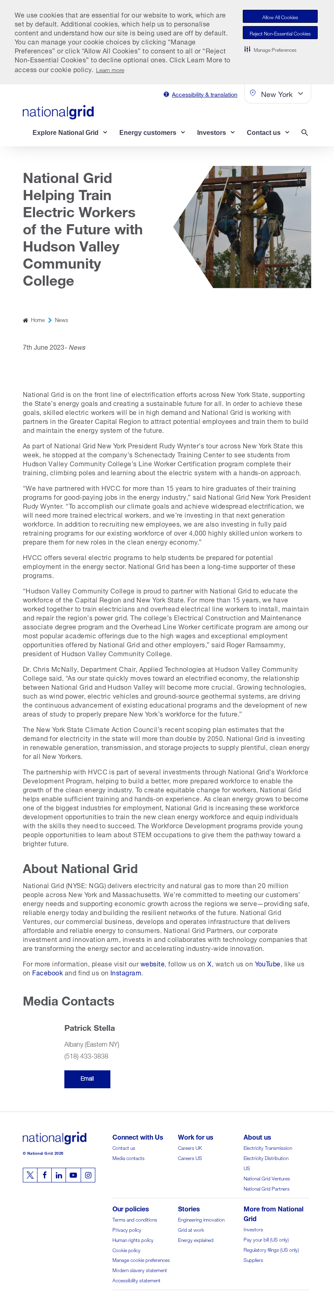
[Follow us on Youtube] (73, 1175)
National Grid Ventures (267, 1177)
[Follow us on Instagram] (88, 1175)
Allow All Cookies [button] (280, 16)
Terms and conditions (134, 1219)
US (247, 1167)
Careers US (190, 1157)
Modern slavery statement (139, 1269)
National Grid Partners (267, 1188)
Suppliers (253, 1259)
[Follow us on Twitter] (30, 1175)
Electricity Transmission (268, 1147)
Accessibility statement (136, 1279)
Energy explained (195, 1239)
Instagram (125, 972)
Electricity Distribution (266, 1157)
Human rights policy (133, 1239)
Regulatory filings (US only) (271, 1249)
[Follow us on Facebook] (44, 1175)
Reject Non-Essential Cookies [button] (280, 32)
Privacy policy (126, 1229)
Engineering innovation (201, 1219)
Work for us (195, 1136)
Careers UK (190, 1147)
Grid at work (191, 1229)
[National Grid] (58, 112)
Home (38, 319)
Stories (189, 1208)
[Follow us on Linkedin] (59, 1175)
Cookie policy (126, 1249)
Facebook (47, 972)
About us (257, 1136)
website (153, 963)
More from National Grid (273, 1213)
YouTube (268, 963)
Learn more (110, 69)
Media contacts (128, 1157)
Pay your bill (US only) (266, 1239)
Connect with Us (137, 1136)
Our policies (130, 1208)
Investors (253, 1228)
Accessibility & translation (204, 93)
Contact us (123, 1147)
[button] (270, 48)
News (61, 319)
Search (306, 133)
